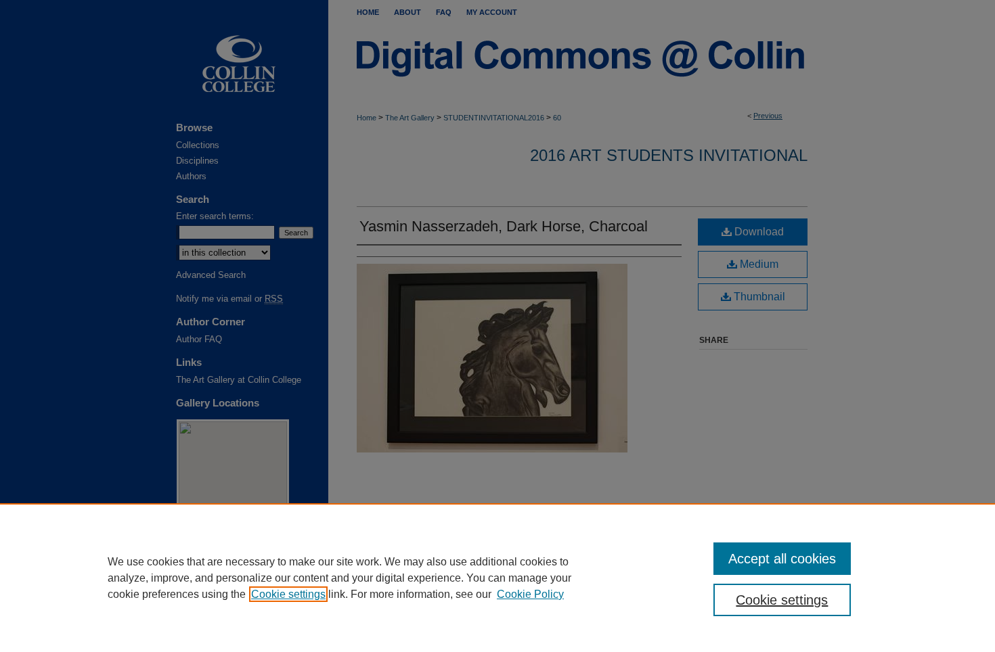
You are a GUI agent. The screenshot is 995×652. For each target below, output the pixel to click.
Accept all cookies (782, 558)
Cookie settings (288, 594)
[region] (497, 577)
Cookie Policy (530, 594)
